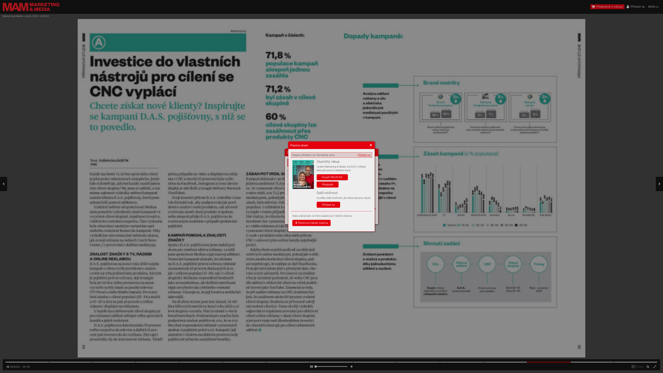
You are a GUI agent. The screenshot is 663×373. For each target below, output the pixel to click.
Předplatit (327, 184)
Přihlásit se (364, 155)
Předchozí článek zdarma (312, 222)
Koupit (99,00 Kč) (332, 177)
